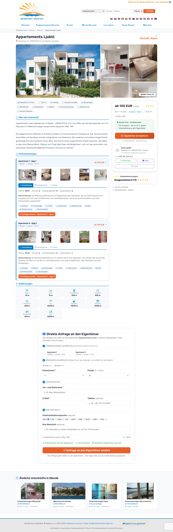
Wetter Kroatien (89, 25)
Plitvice (87, 528)
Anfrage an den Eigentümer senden (88, 450)
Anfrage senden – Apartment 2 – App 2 (38, 276)
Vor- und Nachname (53, 387)
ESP (73, 419)
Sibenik (40, 30)
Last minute (109, 25)
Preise (55, 185)
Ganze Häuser (128, 25)
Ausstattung (27, 185)
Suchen (150, 11)
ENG (59, 419)
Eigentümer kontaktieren (136, 135)
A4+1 (139, 112)
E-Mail (46, 398)
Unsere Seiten (65, 528)
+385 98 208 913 (125, 156)
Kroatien (25, 25)
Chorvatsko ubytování (99, 528)
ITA (67, 419)
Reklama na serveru (74, 523)
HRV (95, 419)
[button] (134, 178)
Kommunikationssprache (59, 415)
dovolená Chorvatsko (115, 528)
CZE (52, 419)
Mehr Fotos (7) (148, 94)
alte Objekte (54, 528)
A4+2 (133, 112)
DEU (45, 419)
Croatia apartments (77, 528)
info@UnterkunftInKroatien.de (101, 523)
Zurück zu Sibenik (121, 187)
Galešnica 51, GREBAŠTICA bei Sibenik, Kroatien (38, 41)
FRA (81, 419)
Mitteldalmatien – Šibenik (25, 30)
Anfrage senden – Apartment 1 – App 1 (38, 214)
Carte (136, 166)
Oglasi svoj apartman (135, 523)
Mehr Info (147, 25)
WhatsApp (126, 161)
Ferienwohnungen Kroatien (47, 25)
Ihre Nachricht (54, 424)
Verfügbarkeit (42, 185)
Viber (147, 161)
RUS (88, 419)
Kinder (95, 370)
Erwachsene (49, 370)
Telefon (95, 398)
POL (102, 419)
